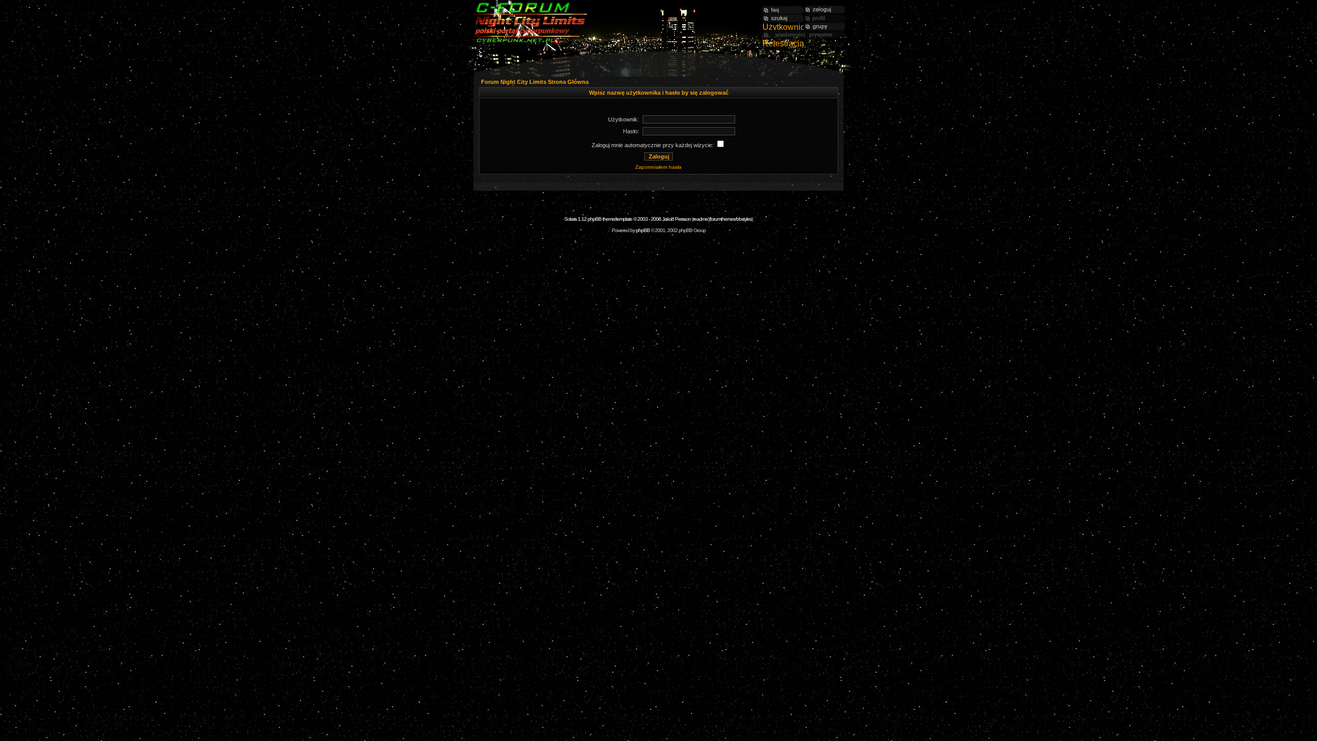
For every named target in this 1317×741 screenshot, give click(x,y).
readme (700, 219)
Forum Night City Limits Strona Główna (535, 82)
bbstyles (744, 219)
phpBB (643, 230)
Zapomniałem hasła (658, 167)
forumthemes (722, 219)
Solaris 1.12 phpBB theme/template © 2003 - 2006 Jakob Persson (627, 219)
